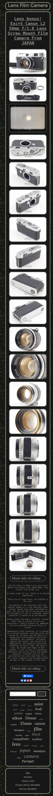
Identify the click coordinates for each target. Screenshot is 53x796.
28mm (29, 731)
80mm (38, 713)
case (42, 746)
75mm (34, 746)
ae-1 (15, 709)
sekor (19, 758)
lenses (13, 751)
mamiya (39, 751)
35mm (26, 723)
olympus (19, 730)
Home (28, 773)
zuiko (27, 735)
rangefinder (21, 739)
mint (38, 703)
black (36, 734)
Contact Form (28, 781)
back (29, 706)
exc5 (26, 745)
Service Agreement (28, 789)
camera (31, 756)
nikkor (29, 710)
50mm (30, 718)
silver (41, 719)
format (28, 761)
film (38, 729)
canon (40, 723)
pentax (18, 713)
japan (25, 750)
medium (37, 739)
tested (22, 710)
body (38, 709)
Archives (28, 777)
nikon (17, 718)
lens (16, 744)
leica (15, 704)
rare (23, 705)
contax (13, 724)
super (29, 713)
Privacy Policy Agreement (27, 785)
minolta (18, 735)
